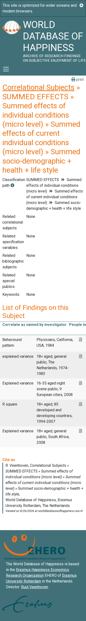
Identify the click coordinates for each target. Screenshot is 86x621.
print (79, 79)
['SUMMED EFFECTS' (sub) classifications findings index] (12, 185)
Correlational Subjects (38, 87)
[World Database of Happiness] (11, 40)
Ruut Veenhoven (34, 587)
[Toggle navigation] (6, 69)
